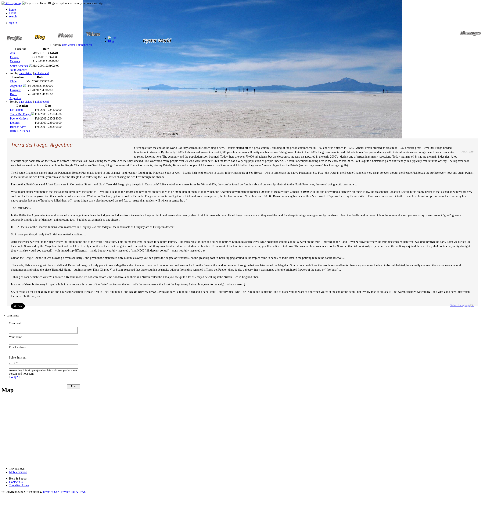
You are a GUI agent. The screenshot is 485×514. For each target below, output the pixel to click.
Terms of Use (51, 491)
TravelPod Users (19, 485)
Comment (15, 323)
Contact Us (16, 482)
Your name (15, 337)
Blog (111, 41)
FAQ (83, 491)
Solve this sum (17, 357)
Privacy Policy (69, 491)
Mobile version (18, 472)
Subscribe (165, 132)
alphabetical (85, 44)
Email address (17, 347)
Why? (14, 377)
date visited (69, 44)
